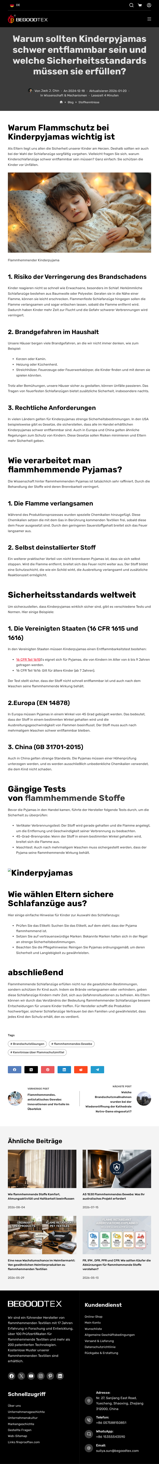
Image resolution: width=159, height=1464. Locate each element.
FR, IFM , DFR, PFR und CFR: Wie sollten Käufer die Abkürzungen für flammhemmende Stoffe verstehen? (117, 1265)
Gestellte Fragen (19, 1430)
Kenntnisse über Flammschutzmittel (37, 1052)
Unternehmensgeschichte (26, 1412)
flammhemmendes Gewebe (71, 1044)
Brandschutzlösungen (27, 1044)
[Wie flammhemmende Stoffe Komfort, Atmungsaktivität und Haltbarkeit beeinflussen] (42, 1169)
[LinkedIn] (64, 1069)
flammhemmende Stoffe (75, 798)
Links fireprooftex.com (24, 1442)
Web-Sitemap (17, 1436)
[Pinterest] (47, 1069)
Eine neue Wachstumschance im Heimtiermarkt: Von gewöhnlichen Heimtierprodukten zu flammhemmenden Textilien (41, 1265)
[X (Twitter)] (31, 1069)
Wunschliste (93, 1328)
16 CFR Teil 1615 (28, 660)
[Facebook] (14, 1069)
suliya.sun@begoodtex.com (117, 1451)
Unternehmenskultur (23, 1418)
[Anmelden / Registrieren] (149, 5)
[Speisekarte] (149, 19)
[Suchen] (131, 5)
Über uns (14, 1406)
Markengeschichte (21, 1424)
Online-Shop (93, 1317)
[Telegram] (97, 1069)
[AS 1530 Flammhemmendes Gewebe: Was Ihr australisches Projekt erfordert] (117, 1169)
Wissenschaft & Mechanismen (65, 95)
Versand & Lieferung (99, 1341)
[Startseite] (61, 102)
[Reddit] (81, 1069)
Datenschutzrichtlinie (100, 1347)
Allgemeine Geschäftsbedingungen (110, 1335)
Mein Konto (93, 1322)
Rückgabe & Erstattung (101, 1353)
